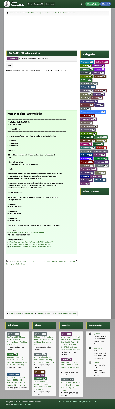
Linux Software (89, 133)
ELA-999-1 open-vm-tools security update (59, 261)
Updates (87, 180)
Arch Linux (87, 69)
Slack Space (101, 162)
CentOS (99, 73)
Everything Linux (89, 83)
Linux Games (88, 115)
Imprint (61, 402)
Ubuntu (13, 58)
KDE (100, 105)
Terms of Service (71, 402)
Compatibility (39, 4)
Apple (66, 334)
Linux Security (88, 130)
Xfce (85, 183)
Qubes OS (87, 155)
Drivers (87, 80)
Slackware (88, 165)
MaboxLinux (87, 137)
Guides (86, 98)
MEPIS (102, 140)
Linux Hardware (89, 119)
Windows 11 (13, 374)
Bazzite (100, 69)
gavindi (97, 334)
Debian (100, 76)
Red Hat (100, 155)
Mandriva (101, 137)
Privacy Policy (82, 402)
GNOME (99, 94)
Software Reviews (89, 169)
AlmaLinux (87, 62)
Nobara (98, 144)
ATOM (94, 402)
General (101, 90)
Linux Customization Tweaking (93, 112)
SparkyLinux (88, 173)
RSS (90, 402)
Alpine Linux (102, 62)
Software (102, 165)
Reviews (87, 158)
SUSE (100, 173)
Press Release (101, 151)
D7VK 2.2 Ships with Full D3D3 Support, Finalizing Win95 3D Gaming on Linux (44, 359)
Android (86, 65)
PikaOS (102, 148)
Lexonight (98, 348)
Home (30, 4)
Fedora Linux (88, 87)
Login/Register (93, 4)
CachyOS (86, 73)
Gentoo (87, 94)
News (9, 66)
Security (87, 162)
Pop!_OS (86, 151)
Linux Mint (87, 123)
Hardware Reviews (89, 101)
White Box (100, 180)
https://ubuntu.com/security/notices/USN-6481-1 (27, 233)
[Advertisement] (57, 32)
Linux (86, 108)
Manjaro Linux (88, 140)
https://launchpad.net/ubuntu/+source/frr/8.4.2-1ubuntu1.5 (30, 244)
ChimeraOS (87, 76)
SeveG (96, 362)
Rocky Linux (101, 158)
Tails (85, 176)
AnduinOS (99, 65)
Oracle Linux (88, 148)
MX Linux (86, 144)
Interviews (87, 105)
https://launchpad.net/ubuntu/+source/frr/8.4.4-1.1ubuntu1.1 (31, 242)
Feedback (87, 90)
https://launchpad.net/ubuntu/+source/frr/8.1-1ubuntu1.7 (30, 247)
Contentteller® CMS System (22, 404)
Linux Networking (89, 126)
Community (50, 4)
